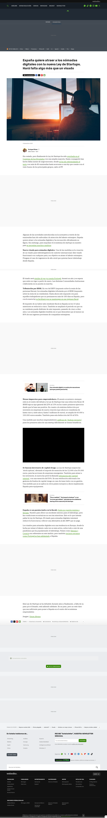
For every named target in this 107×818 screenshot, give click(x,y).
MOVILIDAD (43, 6)
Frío (68, 49)
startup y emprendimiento (61, 621)
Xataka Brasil (10, 805)
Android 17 (46, 727)
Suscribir (82, 740)
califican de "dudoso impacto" (69, 420)
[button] (34, 149)
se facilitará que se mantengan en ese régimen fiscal (57, 299)
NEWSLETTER (61, 6)
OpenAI (57, 49)
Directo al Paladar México (53, 803)
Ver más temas (12, 754)
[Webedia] (96, 1)
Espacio (41, 738)
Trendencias (79, 782)
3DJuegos (23, 782)
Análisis (25, 738)
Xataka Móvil (10, 784)
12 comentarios (29, 75)
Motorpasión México (65, 803)
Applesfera (10, 786)
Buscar (96, 767)
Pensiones (34, 49)
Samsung (26, 745)
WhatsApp (85, 6)
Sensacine (37, 782)
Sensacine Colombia (37, 805)
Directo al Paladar (53, 782)
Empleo (25, 748)
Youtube (96, 6)
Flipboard (42, 75)
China (21, 49)
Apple (8, 745)
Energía (25, 742)
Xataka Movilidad (44, 742)
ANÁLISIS (14, 6)
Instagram (93, 6)
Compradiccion (80, 786)
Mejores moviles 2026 (24, 727)
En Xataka (52, 385)
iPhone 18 (41, 49)
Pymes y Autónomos (92, 784)
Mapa (72, 49)
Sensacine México (39, 803)
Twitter (99, 6)
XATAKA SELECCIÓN (25, 6)
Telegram (91, 6)
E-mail (44, 75)
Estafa (62, 49)
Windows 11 (42, 748)
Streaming (10, 738)
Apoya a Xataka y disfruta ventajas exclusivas (82, 760)
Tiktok (88, 6)
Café (47, 49)
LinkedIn (88, 753)
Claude (54, 727)
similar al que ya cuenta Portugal (47, 278)
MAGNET (52, 6)
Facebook (36, 75)
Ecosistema (47, 621)
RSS (82, 753)
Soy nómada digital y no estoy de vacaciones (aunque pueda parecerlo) (65, 388)
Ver (54, 666)
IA (51, 49)
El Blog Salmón (93, 782)
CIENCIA (35, 6)
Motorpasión (65, 782)
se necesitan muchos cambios (39, 245)
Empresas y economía (35, 621)
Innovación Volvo (56, 22)
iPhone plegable (37, 727)
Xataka (9, 782)
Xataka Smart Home (10, 789)
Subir (95, 774)
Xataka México (11, 803)
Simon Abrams (35, 616)
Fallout (27, 49)
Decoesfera (79, 784)
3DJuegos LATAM (25, 803)
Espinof (36, 784)
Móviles (9, 742)
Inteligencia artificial (44, 745)
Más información (66, 816)
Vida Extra (23, 784)
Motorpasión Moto (67, 784)
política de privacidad (77, 744)
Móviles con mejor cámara (65, 727)
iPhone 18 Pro (78, 727)
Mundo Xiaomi (11, 792)
